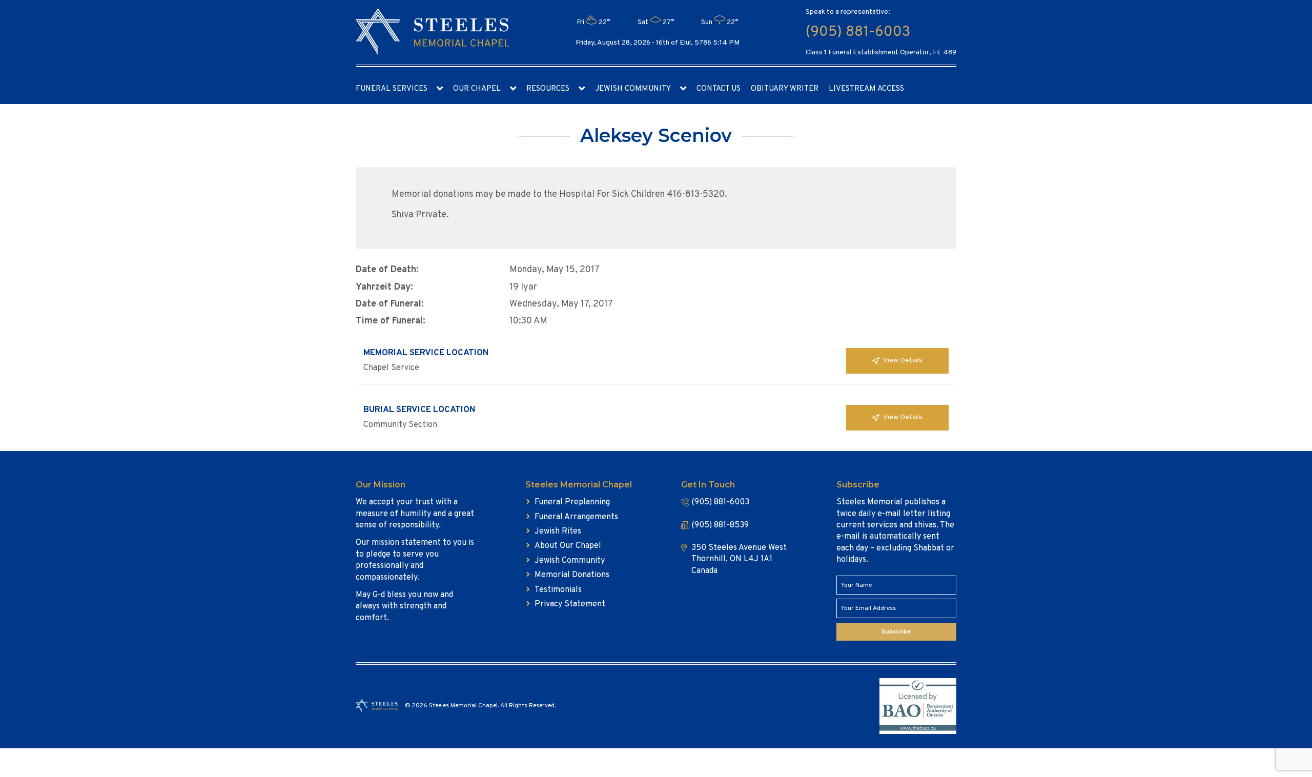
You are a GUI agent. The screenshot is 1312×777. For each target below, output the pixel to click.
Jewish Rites (558, 531)
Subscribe (896, 632)
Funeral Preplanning (572, 502)
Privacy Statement (570, 604)
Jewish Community (633, 89)
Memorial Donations (572, 575)
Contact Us (718, 89)
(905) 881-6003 (858, 32)
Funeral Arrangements (576, 517)
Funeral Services (391, 89)
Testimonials (558, 590)
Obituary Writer (784, 89)
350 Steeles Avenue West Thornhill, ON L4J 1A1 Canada (739, 559)
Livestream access (866, 89)
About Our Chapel (568, 546)
